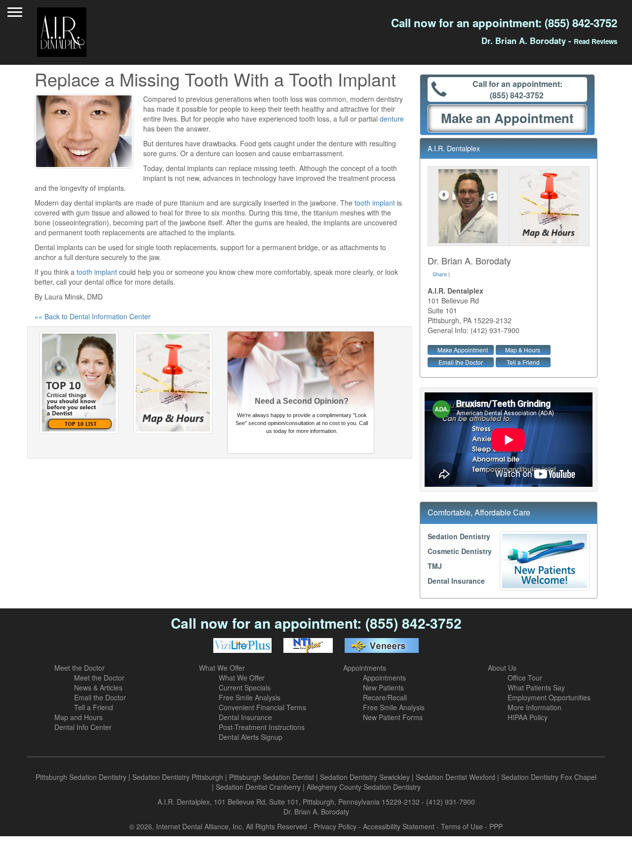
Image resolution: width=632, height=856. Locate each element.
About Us (502, 668)
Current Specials (245, 687)
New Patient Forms (393, 717)
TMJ (435, 566)
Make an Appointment (507, 118)
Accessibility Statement (398, 826)
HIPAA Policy (528, 717)
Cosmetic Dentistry (460, 551)
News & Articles (98, 687)
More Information (534, 707)
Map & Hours (522, 349)
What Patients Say (536, 687)
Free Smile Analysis (249, 697)
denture (392, 119)
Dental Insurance (456, 581)
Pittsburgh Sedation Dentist (271, 777)
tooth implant (375, 203)
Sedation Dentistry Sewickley (365, 777)
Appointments (364, 668)
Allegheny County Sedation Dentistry (364, 787)
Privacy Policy (335, 826)
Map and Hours (78, 717)
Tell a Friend (523, 362)
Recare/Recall (385, 697)
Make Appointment (462, 349)
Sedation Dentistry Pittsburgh (177, 777)
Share (440, 274)
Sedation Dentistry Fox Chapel (548, 777)
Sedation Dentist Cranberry (258, 787)
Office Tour (525, 678)
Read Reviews (595, 41)
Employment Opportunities (549, 697)
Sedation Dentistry (459, 536)
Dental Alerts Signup (250, 737)
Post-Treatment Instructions (262, 727)
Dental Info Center (83, 727)
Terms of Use (462, 826)
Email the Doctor (460, 362)
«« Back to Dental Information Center (93, 316)
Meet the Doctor (79, 668)
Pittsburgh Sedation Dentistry (81, 777)
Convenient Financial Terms (262, 707)
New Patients (383, 687)
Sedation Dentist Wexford (455, 777)
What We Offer (222, 668)
